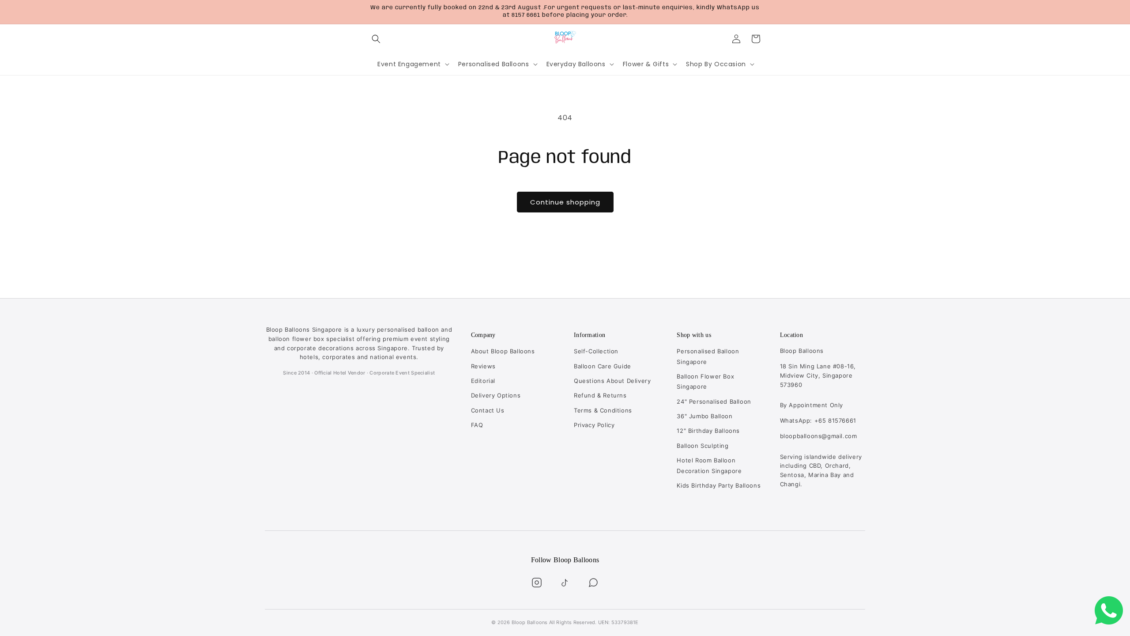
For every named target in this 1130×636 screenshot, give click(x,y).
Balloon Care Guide (602, 366)
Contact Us (488, 410)
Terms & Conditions (603, 410)
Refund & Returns (600, 395)
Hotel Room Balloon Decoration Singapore (709, 465)
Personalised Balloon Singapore (708, 356)
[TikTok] (565, 582)
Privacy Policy (594, 424)
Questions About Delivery (612, 380)
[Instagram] (537, 582)
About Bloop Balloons (503, 351)
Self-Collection (596, 351)
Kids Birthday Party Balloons (719, 485)
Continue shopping (565, 202)
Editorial (483, 380)
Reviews (483, 366)
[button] (376, 39)
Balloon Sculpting (702, 445)
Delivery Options (496, 395)
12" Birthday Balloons (708, 430)
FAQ (477, 424)
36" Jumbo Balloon (704, 416)
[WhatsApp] (593, 582)
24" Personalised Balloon (714, 401)
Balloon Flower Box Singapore (705, 381)
